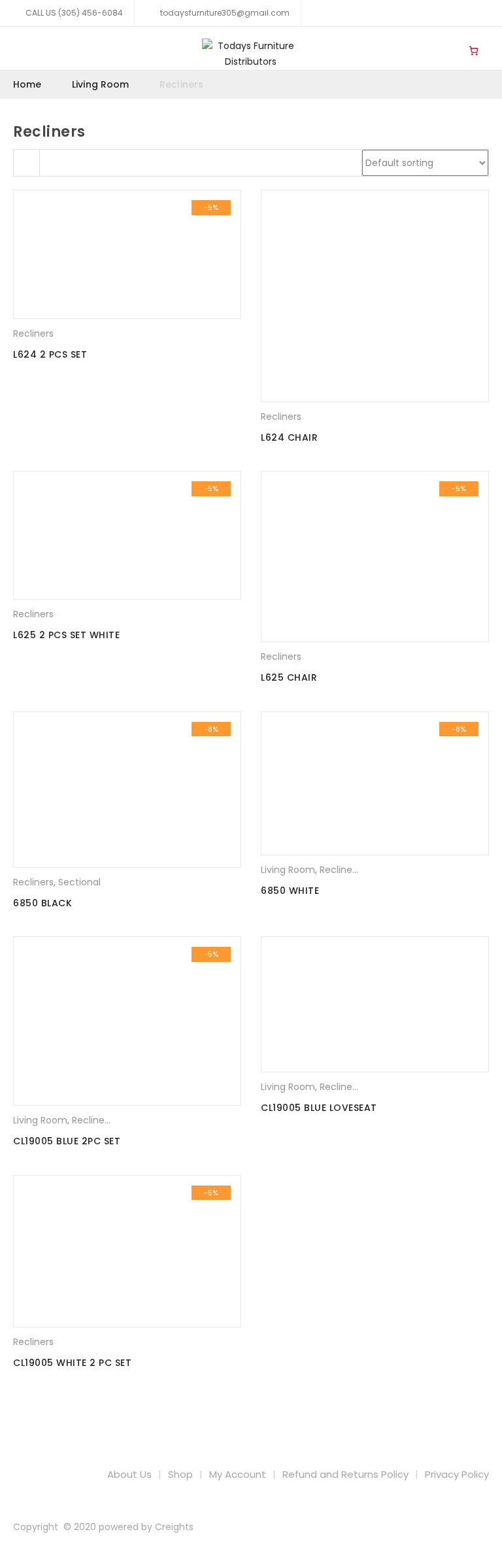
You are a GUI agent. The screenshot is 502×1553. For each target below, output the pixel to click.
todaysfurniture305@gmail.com (224, 12)
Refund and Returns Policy (345, 1474)
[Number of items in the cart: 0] (473, 50)
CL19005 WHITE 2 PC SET (72, 1362)
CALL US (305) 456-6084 (74, 12)
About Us (129, 1474)
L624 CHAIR (289, 437)
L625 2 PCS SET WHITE (66, 634)
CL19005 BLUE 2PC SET (66, 1141)
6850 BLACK (42, 903)
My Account (237, 1474)
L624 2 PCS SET (50, 354)
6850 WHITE (290, 890)
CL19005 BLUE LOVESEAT (319, 1107)
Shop (180, 1474)
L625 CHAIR (289, 677)
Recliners (33, 333)
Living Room (447, 40)
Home (27, 84)
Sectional (79, 882)
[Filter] (27, 163)
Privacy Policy (457, 1474)
